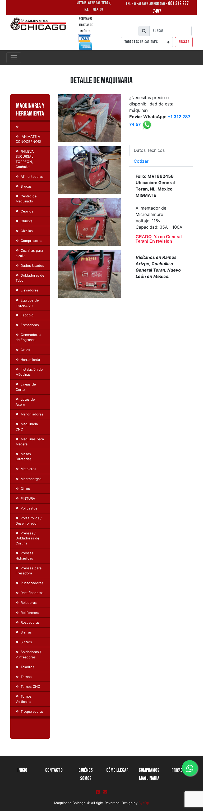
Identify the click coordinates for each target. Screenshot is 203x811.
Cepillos (27, 211)
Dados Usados (32, 266)
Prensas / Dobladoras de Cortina (27, 538)
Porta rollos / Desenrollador (29, 520)
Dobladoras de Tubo (30, 277)
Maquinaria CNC (27, 426)
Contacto (54, 770)
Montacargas (31, 479)
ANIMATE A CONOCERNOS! (28, 139)
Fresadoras (30, 325)
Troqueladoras (32, 711)
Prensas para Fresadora (28, 570)
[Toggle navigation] (13, 57)
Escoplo (27, 315)
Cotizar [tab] (141, 161)
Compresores (31, 241)
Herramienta (30, 360)
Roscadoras (30, 622)
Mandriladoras (32, 414)
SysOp (144, 803)
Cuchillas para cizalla (29, 253)
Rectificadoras (32, 593)
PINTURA (28, 498)
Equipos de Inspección (27, 302)
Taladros (27, 667)
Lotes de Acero (25, 401)
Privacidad (181, 770)
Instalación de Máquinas (29, 371)
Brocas (26, 186)
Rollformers (30, 613)
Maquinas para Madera (30, 441)
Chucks (27, 221)
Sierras (26, 632)
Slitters (26, 642)
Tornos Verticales (24, 698)
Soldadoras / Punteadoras (28, 654)
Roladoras (29, 603)
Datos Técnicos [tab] (149, 150)
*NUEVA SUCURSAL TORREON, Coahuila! (25, 159)
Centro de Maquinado (26, 198)
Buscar (183, 42)
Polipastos (29, 508)
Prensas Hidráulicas (24, 555)
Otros (25, 489)
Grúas (25, 350)
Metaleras (28, 469)
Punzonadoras (32, 583)
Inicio (22, 770)
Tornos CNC (30, 687)
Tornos (26, 677)
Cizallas (27, 231)
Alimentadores (32, 177)
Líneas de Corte (26, 386)
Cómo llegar (117, 770)
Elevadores (29, 290)
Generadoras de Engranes (28, 337)
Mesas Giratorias (23, 456)
